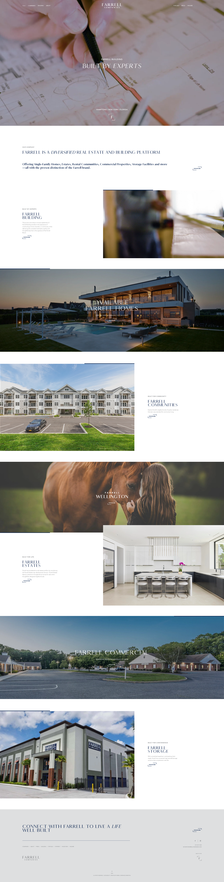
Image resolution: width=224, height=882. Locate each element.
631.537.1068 (198, 845)
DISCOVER (197, 168)
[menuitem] (24, 5)
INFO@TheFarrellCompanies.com (192, 847)
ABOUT (48, 5)
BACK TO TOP (199, 853)
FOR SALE (176, 5)
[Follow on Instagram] (200, 841)
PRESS (183, 5)
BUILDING (41, 5)
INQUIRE (190, 5)
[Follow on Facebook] (196, 841)
